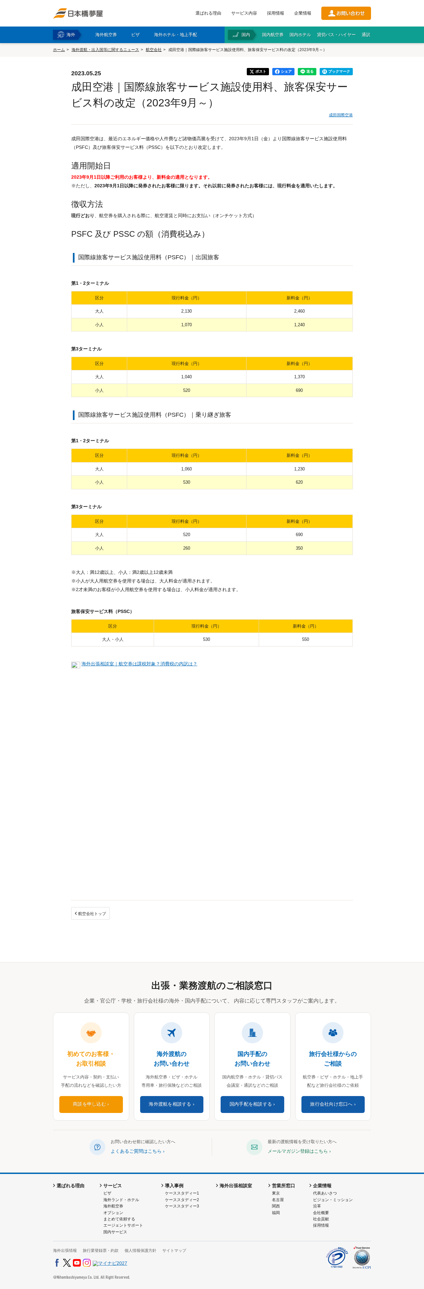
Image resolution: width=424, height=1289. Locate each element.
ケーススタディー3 (182, 1206)
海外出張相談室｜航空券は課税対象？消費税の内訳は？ (139, 663)
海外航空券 (113, 1206)
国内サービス (115, 1232)
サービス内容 (244, 13)
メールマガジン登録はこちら (298, 1151)
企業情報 (302, 13)
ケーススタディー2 (182, 1199)
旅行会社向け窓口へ (331, 1104)
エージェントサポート (123, 1225)
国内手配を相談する (251, 1104)
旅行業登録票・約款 (101, 1250)
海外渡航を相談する (170, 1104)
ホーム (59, 49)
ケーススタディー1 (182, 1193)
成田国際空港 (341, 115)
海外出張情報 (65, 1250)
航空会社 (154, 49)
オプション (113, 1212)
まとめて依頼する (119, 1219)
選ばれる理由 (208, 13)
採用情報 (275, 13)
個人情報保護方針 (140, 1250)
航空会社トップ (92, 913)
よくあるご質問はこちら (136, 1151)
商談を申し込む (89, 1104)
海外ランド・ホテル (121, 1199)
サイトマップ (174, 1250)
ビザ (107, 1193)
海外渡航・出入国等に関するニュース (105, 49)
